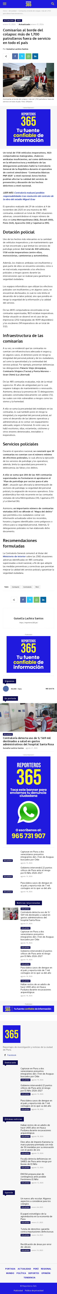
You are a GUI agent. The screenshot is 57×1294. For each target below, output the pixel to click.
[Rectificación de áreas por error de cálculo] (10, 1249)
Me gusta (50, 689)
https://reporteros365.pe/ (28, 623)
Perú (19, 20)
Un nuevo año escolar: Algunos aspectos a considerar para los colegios (36, 1201)
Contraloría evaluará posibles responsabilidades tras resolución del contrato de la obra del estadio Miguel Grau (28, 196)
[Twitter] (22, 56)
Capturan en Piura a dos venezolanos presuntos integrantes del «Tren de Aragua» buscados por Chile (37, 855)
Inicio (5, 11)
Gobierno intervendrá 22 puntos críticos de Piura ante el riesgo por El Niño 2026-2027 (36, 870)
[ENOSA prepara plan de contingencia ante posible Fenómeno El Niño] (10, 1179)
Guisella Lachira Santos (17, 49)
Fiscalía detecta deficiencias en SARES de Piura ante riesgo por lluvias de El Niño (36, 1161)
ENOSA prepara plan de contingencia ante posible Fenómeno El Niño (33, 1177)
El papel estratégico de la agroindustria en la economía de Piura (36, 1216)
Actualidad (13, 11)
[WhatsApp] (28, 56)
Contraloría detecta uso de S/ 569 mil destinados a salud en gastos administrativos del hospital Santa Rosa (28, 741)
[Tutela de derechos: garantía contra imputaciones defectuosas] (10, 1234)
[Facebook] (15, 56)
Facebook (11, 1055)
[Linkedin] (35, 56)
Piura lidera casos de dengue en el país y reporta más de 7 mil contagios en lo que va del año (36, 885)
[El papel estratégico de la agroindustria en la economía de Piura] (10, 1218)
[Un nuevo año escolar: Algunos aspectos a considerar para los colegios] (10, 1203)
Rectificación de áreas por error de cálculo (36, 1245)
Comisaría (15, 587)
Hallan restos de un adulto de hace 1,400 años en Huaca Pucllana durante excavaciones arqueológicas (36, 988)
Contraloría (27, 587)
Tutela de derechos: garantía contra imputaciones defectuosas (37, 1230)
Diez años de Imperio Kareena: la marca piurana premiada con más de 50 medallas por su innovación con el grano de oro (37, 1146)
